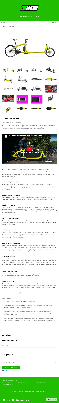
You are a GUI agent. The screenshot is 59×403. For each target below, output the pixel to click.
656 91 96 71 (42, 383)
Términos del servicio (29, 391)
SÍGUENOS (45, 390)
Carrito (56, 22)
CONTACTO (35, 390)
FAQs (51, 390)
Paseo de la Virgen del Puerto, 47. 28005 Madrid (14, 383)
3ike (7, 397)
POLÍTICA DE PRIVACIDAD (17, 391)
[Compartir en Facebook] (3, 370)
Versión (4, 359)
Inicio (3, 26)
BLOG (40, 390)
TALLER (16, 390)
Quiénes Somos (9, 390)
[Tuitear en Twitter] (7, 370)
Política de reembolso (41, 391)
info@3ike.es (9, 384)
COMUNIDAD (28, 390)
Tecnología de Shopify (14, 397)
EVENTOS (22, 390)
